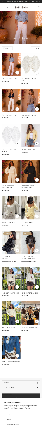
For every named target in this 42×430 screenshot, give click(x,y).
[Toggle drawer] (3, 7)
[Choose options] (17, 73)
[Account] (34, 7)
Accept (9, 414)
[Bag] (39, 7)
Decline (9, 419)
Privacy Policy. (25, 408)
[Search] (7, 7)
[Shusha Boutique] (21, 7)
